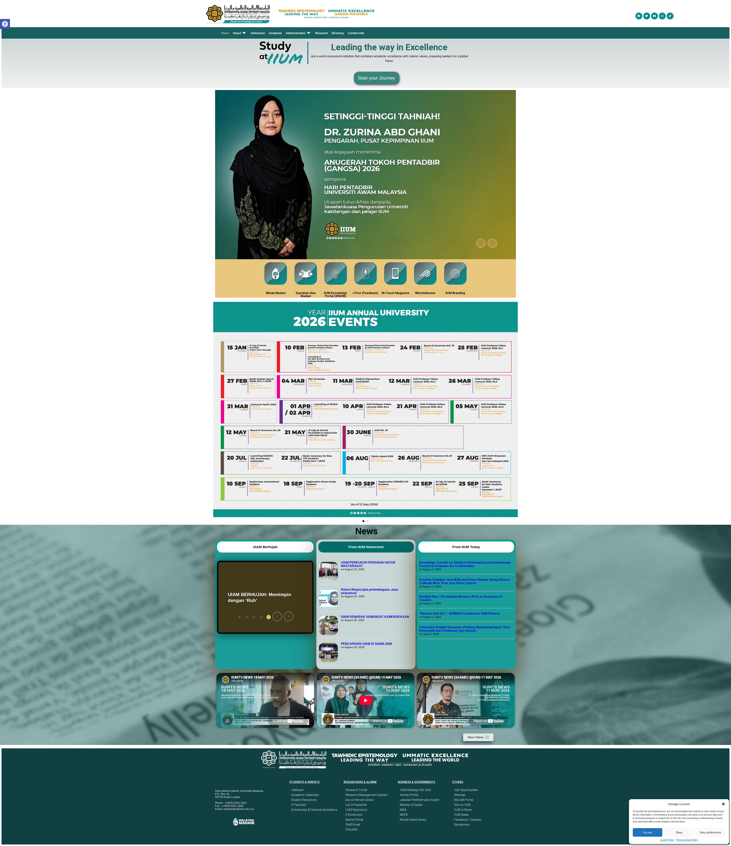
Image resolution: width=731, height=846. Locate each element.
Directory (338, 33)
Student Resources (304, 800)
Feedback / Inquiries (467, 819)
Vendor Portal (409, 795)
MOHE (404, 814)
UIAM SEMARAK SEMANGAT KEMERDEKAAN (375, 616)
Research (321, 33)
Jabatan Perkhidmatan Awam (419, 800)
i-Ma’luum (297, 790)
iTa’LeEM (351, 829)
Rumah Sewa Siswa (413, 819)
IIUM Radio (461, 814)
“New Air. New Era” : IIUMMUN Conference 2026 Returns (459, 613)
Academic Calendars (305, 795)
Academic (275, 33)
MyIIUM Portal (463, 800)
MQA (403, 810)
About (237, 33)
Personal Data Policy (687, 840)
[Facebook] (638, 16)
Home (225, 33)
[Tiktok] (670, 16)
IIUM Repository (356, 810)
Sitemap (459, 795)
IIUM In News (463, 810)
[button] (723, 804)
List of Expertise (356, 805)
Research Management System (367, 795)
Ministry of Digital (411, 805)
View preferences (710, 832)
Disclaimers (461, 824)
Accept (647, 832)
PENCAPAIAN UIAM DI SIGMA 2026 (366, 643)
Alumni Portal (354, 819)
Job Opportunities (466, 790)
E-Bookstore (354, 814)
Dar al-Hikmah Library (360, 800)
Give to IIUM (462, 805)
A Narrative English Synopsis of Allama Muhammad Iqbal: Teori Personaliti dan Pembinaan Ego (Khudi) (464, 629)
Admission (258, 33)
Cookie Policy (667, 840)
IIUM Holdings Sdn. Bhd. (416, 790)
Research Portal (356, 790)
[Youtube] (654, 16)
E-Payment (298, 805)
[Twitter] (646, 16)
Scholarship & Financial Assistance (314, 810)
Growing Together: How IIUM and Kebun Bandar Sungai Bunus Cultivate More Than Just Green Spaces (464, 581)
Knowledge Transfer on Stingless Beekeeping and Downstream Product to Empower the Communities (465, 564)
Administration (296, 33)
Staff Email (353, 824)
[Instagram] (662, 16)
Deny (679, 832)
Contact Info (356, 33)
